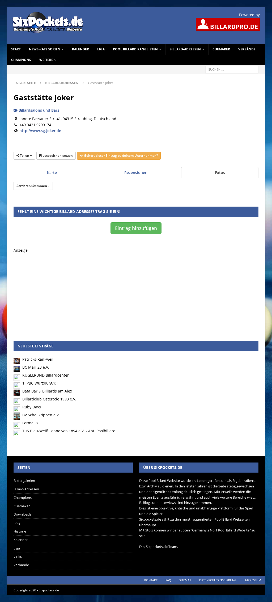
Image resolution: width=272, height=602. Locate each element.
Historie (20, 531)
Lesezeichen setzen (57, 155)
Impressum (252, 580)
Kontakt (151, 580)
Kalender (80, 49)
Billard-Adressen (185, 49)
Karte (52, 172)
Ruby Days (31, 406)
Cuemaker (221, 49)
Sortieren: (31, 186)
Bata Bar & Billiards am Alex (47, 391)
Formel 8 (30, 422)
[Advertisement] (136, 291)
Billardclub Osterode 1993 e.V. (49, 399)
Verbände (247, 49)
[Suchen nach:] (231, 69)
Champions (21, 60)
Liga (101, 49)
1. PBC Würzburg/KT (40, 383)
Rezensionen (135, 172)
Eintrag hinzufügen (136, 228)
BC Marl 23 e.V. (35, 367)
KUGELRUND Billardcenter (45, 375)
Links (18, 556)
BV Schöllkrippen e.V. (41, 414)
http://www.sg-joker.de (40, 130)
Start (16, 49)
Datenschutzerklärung (217, 580)
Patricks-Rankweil (37, 359)
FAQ (17, 522)
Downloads (22, 514)
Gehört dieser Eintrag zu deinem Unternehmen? (120, 155)
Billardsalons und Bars (38, 110)
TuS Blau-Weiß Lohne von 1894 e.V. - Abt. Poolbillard (69, 430)
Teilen (24, 155)
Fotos (220, 172)
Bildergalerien (24, 480)
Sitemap (185, 580)
